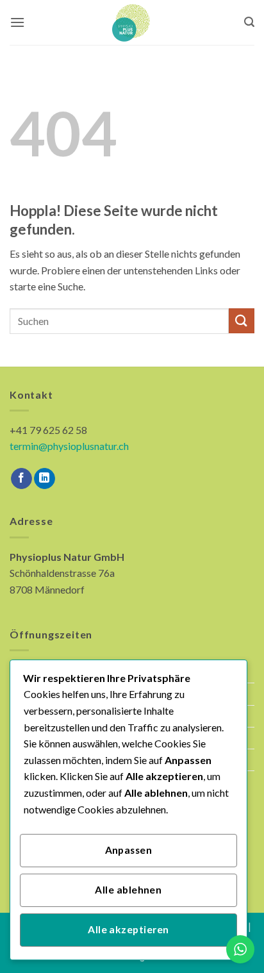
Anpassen (129, 850)
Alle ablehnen (128, 889)
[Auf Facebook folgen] (21, 479)
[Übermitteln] (241, 320)
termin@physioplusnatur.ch (69, 446)
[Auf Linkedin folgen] (44, 479)
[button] (17, 22)
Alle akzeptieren (128, 929)
